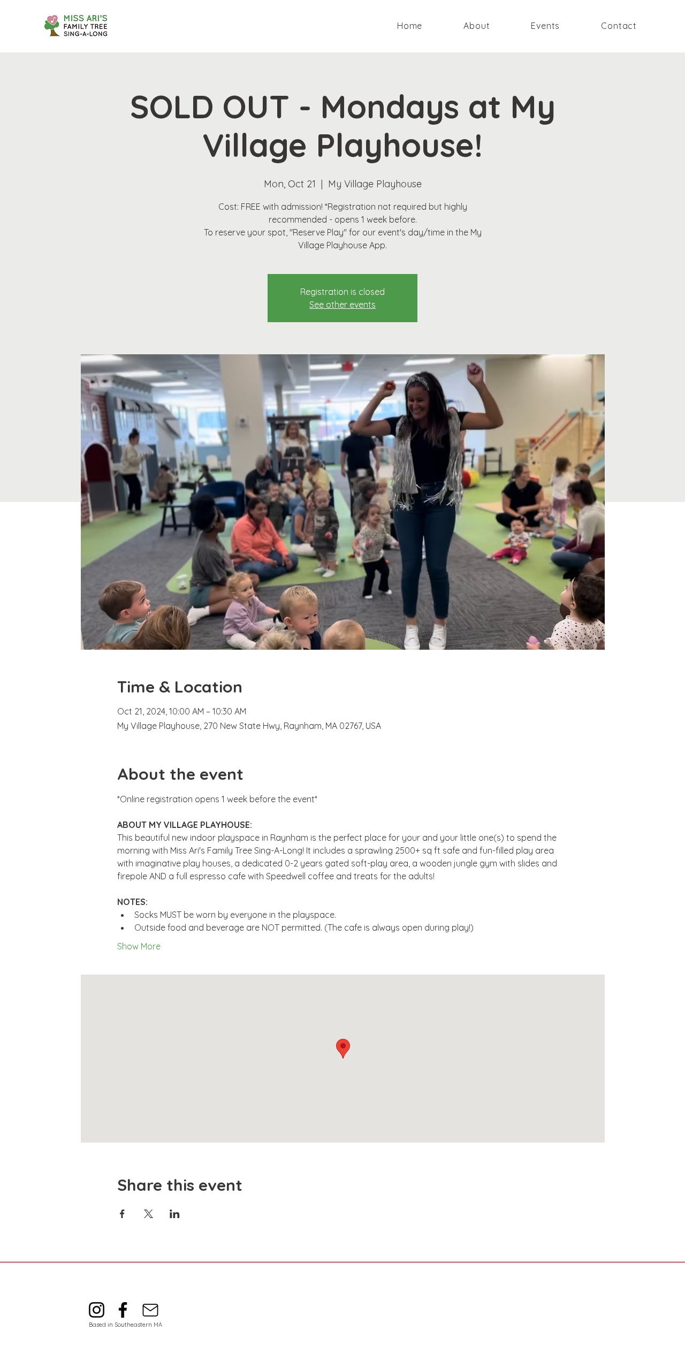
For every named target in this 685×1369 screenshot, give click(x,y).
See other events (342, 304)
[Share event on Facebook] (122, 1214)
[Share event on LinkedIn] (175, 1214)
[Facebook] (122, 1309)
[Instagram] (96, 1309)
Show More (139, 946)
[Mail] (150, 1310)
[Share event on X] (148, 1214)
